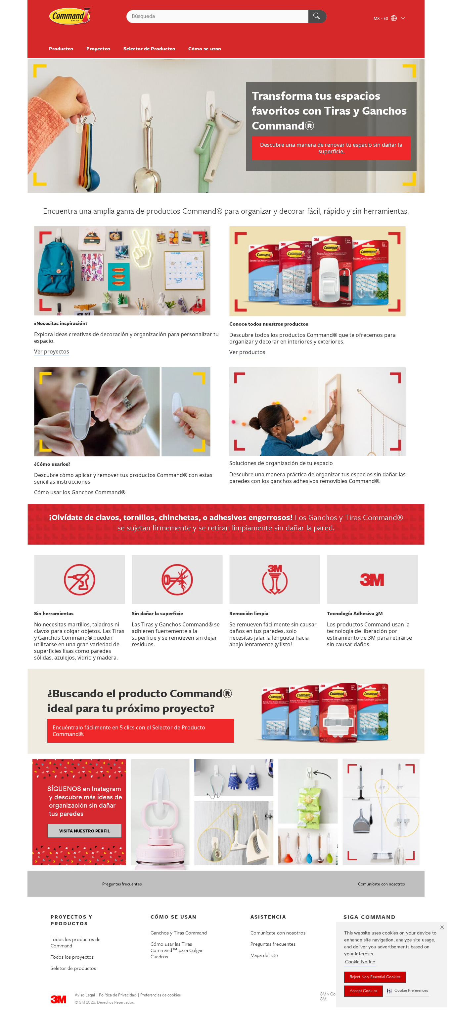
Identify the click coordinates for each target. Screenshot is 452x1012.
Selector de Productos (149, 48)
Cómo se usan (204, 48)
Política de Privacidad (117, 995)
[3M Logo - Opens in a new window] (70, 16)
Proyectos (98, 48)
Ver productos (247, 352)
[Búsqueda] (317, 16)
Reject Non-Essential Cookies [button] (375, 977)
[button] (407, 990)
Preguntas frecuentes (122, 883)
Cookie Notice (360, 962)
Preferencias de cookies (160, 995)
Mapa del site (264, 955)
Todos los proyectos (72, 956)
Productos (61, 48)
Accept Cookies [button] (363, 991)
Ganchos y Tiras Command (179, 932)
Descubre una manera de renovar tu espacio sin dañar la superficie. (331, 148)
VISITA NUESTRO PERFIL (84, 830)
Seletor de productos (73, 968)
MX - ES (381, 19)
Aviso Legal (85, 995)
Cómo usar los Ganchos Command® (79, 492)
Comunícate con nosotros (381, 883)
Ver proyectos (51, 351)
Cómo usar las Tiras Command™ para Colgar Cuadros (177, 950)
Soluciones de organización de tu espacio (281, 463)
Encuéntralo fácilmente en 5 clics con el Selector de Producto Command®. (129, 731)
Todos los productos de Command (76, 942)
